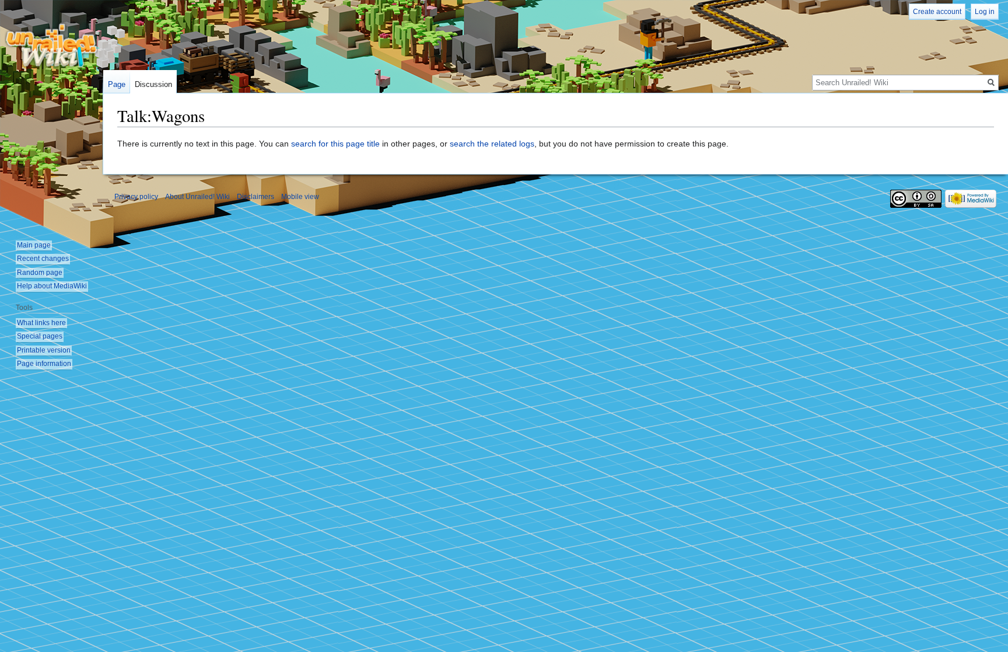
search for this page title (335, 143)
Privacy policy (136, 197)
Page (116, 84)
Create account (937, 12)
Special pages (39, 336)
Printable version (44, 350)
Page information (44, 364)
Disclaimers (255, 197)
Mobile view (300, 197)
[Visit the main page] (51, 46)
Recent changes (43, 258)
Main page (34, 245)
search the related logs (492, 143)
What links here (41, 323)
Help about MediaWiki (52, 286)
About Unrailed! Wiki (197, 197)
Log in (985, 12)
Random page (39, 273)
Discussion (153, 84)
